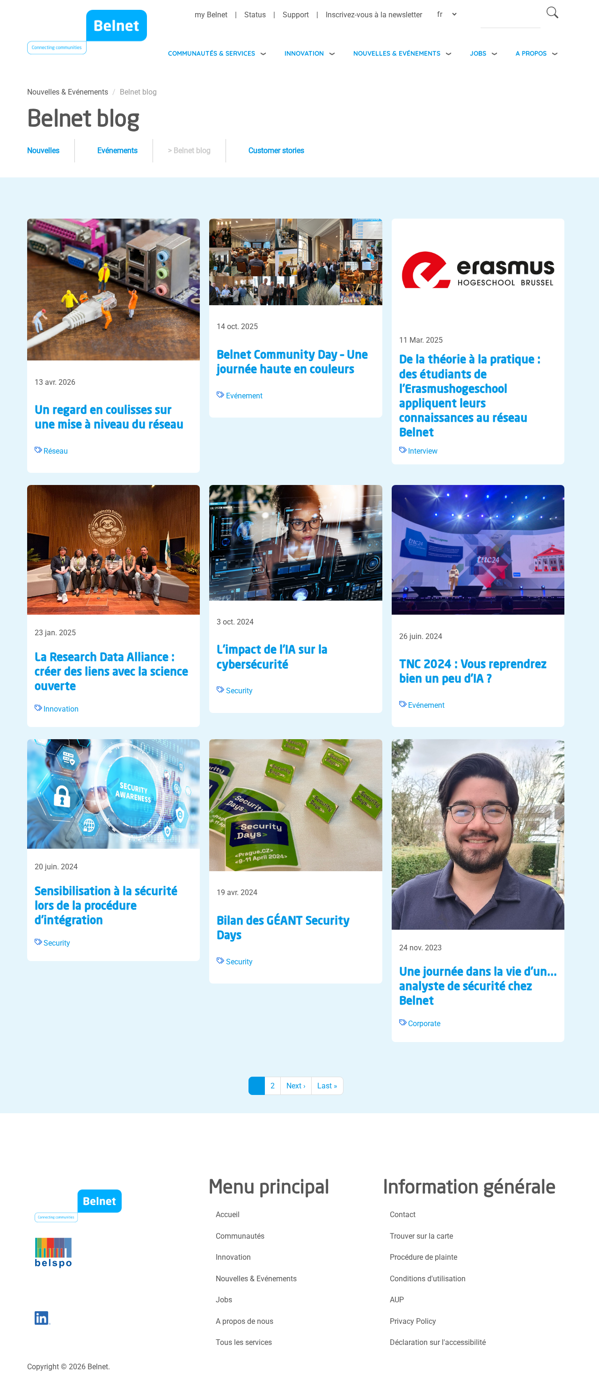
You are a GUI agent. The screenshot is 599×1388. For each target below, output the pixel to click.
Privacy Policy (413, 1321)
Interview (423, 451)
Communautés (240, 1236)
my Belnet (211, 14)
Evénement (244, 395)
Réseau (56, 451)
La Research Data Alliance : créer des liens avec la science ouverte (111, 673)
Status (255, 14)
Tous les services (244, 1342)
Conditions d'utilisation (428, 1278)
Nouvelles (43, 150)
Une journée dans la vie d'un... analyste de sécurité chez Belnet (478, 987)
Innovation (304, 53)
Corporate (424, 1023)
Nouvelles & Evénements (396, 53)
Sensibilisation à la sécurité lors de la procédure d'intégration (106, 907)
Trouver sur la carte (421, 1236)
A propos (531, 53)
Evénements (117, 150)
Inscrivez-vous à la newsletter (374, 14)
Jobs (478, 53)
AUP (397, 1299)
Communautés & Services (211, 53)
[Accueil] (87, 34)
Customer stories (276, 150)
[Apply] (552, 14)
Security (239, 690)
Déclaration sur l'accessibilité (438, 1342)
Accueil (228, 1214)
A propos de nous (244, 1321)
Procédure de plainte (423, 1257)
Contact (403, 1214)
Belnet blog (193, 150)
